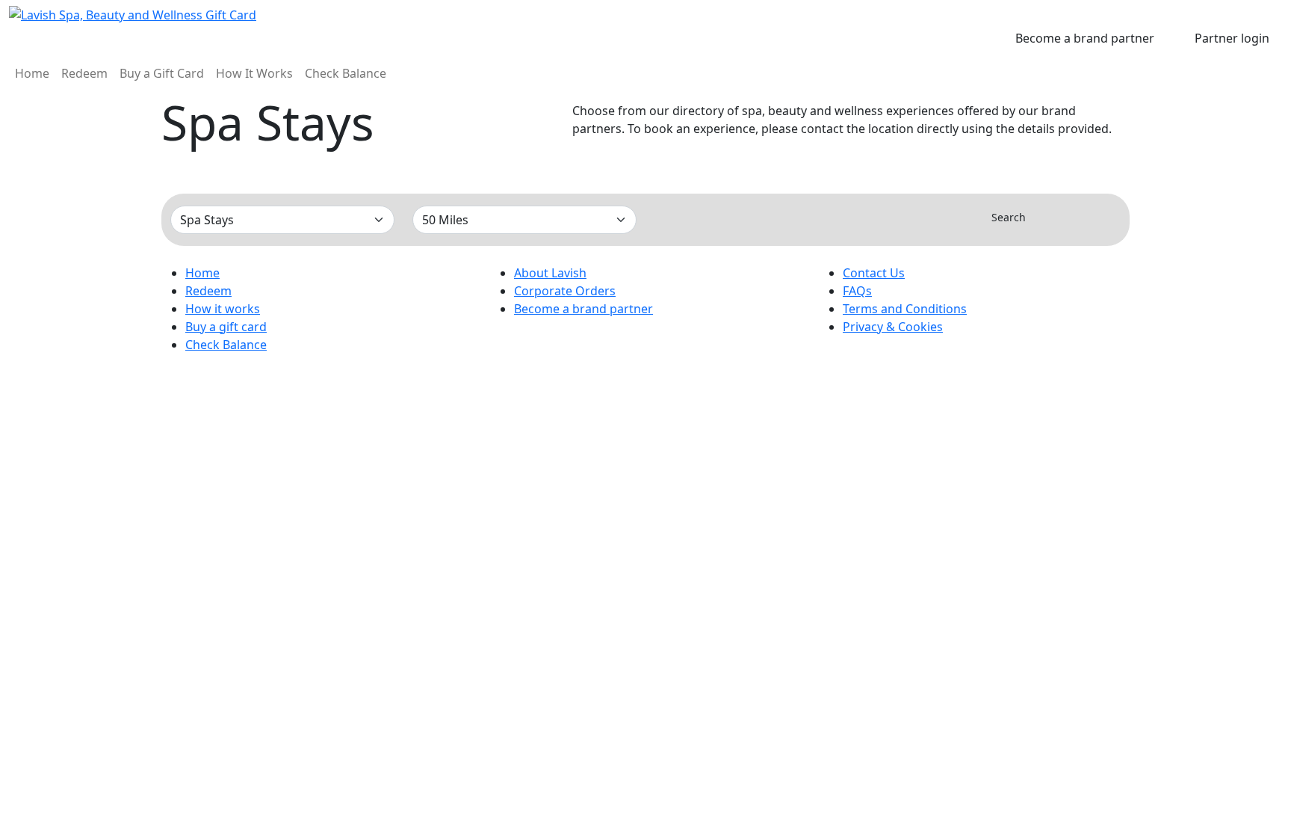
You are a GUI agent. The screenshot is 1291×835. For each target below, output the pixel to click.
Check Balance (345, 73)
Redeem (84, 73)
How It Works (254, 73)
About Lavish (550, 273)
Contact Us (874, 273)
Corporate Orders (565, 291)
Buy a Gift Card (162, 73)
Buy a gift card (226, 326)
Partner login (1232, 38)
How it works (222, 309)
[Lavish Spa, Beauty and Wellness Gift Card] (215, 15)
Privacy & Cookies (893, 326)
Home (32, 73)
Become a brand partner (1084, 38)
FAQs (857, 291)
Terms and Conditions (905, 309)
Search (1008, 217)
